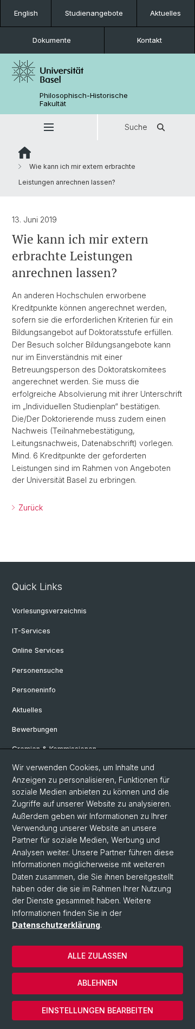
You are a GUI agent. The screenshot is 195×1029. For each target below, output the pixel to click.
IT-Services (31, 631)
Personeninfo (34, 690)
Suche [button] (136, 127)
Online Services (38, 650)
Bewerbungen (34, 729)
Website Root (24, 153)
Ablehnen (97, 982)
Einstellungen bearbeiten (97, 1010)
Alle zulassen (97, 955)
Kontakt (149, 40)
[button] (48, 127)
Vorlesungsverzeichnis (49, 611)
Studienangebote (94, 13)
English (26, 13)
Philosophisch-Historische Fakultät (84, 99)
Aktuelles (165, 13)
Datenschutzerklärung (56, 924)
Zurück (29, 507)
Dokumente (51, 40)
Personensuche (37, 670)
